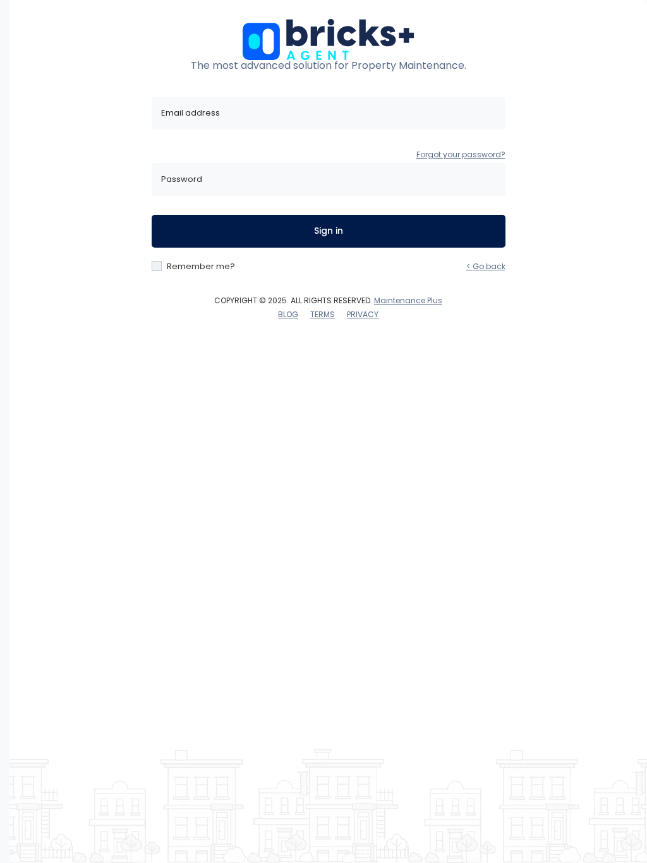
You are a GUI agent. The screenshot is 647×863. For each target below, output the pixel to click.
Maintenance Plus (408, 300)
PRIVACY (362, 314)
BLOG (288, 314)
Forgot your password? (460, 154)
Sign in (328, 230)
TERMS (322, 314)
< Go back (485, 266)
